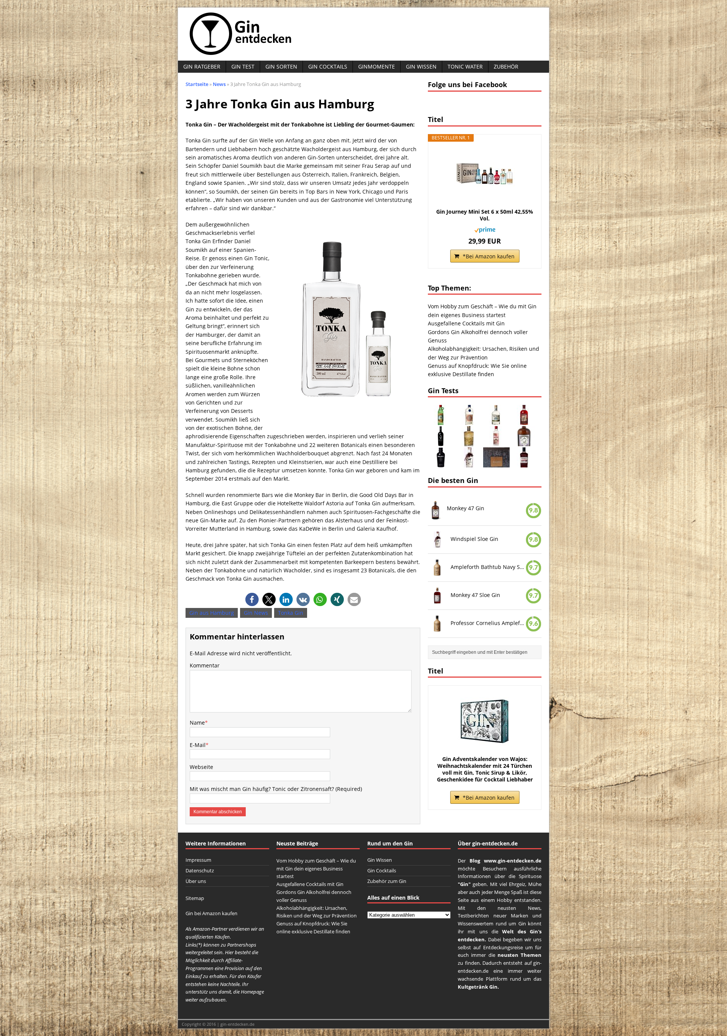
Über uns (196, 881)
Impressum (198, 859)
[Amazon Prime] (484, 228)
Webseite (201, 766)
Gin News (256, 612)
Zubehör (506, 66)
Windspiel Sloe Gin (474, 538)
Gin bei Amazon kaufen (211, 913)
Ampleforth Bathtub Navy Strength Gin (488, 566)
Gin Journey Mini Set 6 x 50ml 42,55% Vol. (484, 215)
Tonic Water (465, 66)
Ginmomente (376, 66)
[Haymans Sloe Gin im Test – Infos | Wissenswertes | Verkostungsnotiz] (524, 463)
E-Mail (198, 744)
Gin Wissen (421, 66)
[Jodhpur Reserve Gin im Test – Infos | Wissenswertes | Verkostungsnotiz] (469, 441)
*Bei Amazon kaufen (489, 256)
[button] (252, 599)
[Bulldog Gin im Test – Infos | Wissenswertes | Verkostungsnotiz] (441, 463)
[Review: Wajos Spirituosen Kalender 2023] (496, 463)
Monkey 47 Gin (465, 508)
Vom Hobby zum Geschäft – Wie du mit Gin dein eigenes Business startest (316, 868)
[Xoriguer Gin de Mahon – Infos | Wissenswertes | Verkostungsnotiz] (441, 420)
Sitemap (195, 898)
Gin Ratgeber (201, 66)
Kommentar (205, 665)
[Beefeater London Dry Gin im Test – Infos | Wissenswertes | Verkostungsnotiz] (496, 441)
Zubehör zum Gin (386, 881)
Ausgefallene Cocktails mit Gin (466, 323)
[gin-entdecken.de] (363, 34)
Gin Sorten (281, 66)
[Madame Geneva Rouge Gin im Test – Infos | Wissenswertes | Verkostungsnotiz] (441, 441)
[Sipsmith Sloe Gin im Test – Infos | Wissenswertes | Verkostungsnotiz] (524, 420)
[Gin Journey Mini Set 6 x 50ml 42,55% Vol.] (484, 174)
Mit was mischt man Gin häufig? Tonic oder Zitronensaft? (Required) (276, 788)
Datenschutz (200, 870)
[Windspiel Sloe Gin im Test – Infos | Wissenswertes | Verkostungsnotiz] (469, 463)
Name (197, 722)
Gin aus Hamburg (211, 612)
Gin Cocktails (327, 66)
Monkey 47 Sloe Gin (475, 594)
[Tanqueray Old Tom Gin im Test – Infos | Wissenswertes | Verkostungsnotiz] (469, 420)
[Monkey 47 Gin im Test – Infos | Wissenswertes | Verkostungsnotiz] (524, 441)
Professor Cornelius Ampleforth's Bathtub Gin (488, 622)
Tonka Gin (290, 612)
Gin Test (242, 66)
